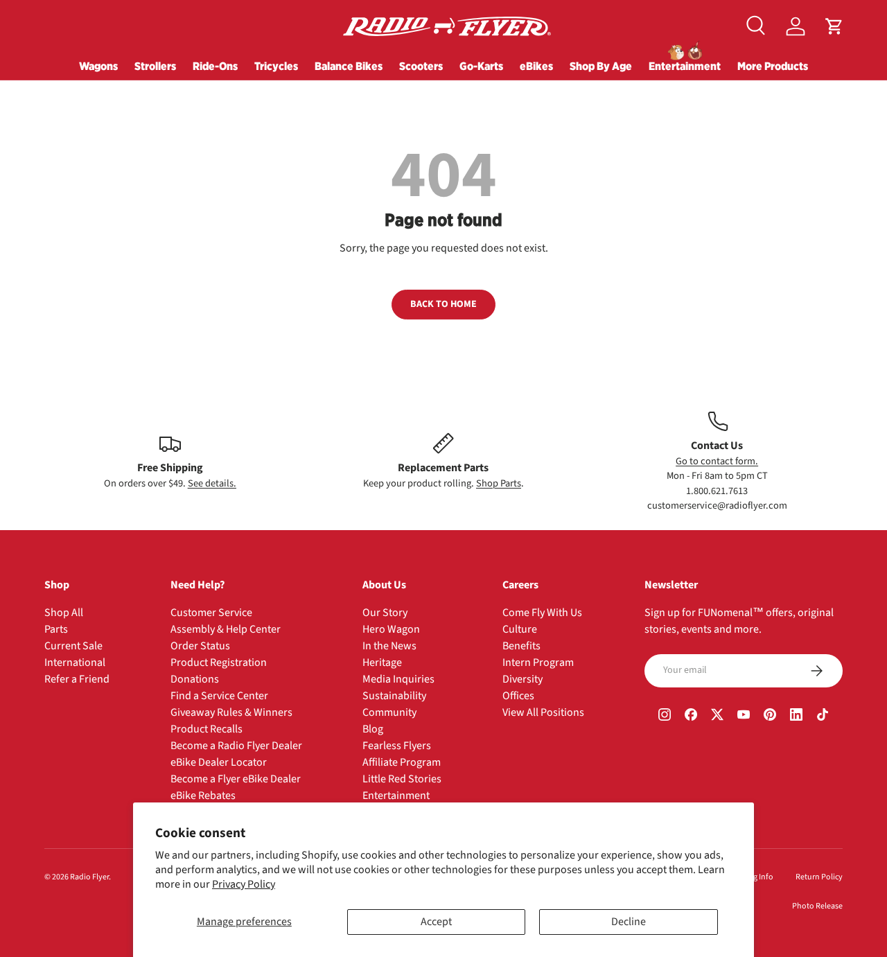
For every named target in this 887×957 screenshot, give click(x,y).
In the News (389, 645)
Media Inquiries (398, 679)
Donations (194, 679)
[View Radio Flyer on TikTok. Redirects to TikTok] (822, 716)
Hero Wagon (391, 629)
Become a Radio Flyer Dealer (236, 745)
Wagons (98, 66)
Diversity (522, 679)
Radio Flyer (89, 877)
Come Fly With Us (542, 612)
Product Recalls (206, 729)
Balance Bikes (349, 66)
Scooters (421, 66)
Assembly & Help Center (225, 629)
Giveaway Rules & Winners (231, 712)
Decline (628, 921)
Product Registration (218, 662)
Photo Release (817, 906)
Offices (518, 695)
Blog (372, 729)
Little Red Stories (401, 779)
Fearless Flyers (396, 745)
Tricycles (276, 66)
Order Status (200, 645)
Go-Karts (481, 66)
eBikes (536, 66)
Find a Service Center (219, 695)
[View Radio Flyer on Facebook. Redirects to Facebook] (691, 716)
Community (389, 712)
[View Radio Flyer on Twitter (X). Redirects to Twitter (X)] (717, 716)
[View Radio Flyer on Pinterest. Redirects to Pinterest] (770, 716)
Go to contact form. (717, 461)
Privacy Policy (243, 884)
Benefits (521, 645)
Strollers (155, 66)
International (74, 662)
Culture (519, 629)
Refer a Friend (76, 679)
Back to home (443, 304)
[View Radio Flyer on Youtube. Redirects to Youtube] (743, 716)
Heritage (382, 662)
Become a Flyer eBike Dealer (235, 779)
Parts (56, 629)
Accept (436, 921)
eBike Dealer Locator (218, 762)
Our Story (384, 612)
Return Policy (819, 877)
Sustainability (394, 695)
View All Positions (543, 712)
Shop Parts (498, 483)
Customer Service (211, 612)
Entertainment (685, 66)
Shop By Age (601, 66)
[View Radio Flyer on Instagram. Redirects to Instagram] (664, 716)
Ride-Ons (215, 66)
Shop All (63, 612)
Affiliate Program (401, 762)
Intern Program (538, 662)
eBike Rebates (203, 795)
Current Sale (73, 645)
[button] (834, 26)
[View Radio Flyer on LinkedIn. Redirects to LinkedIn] (796, 716)
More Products (772, 66)
